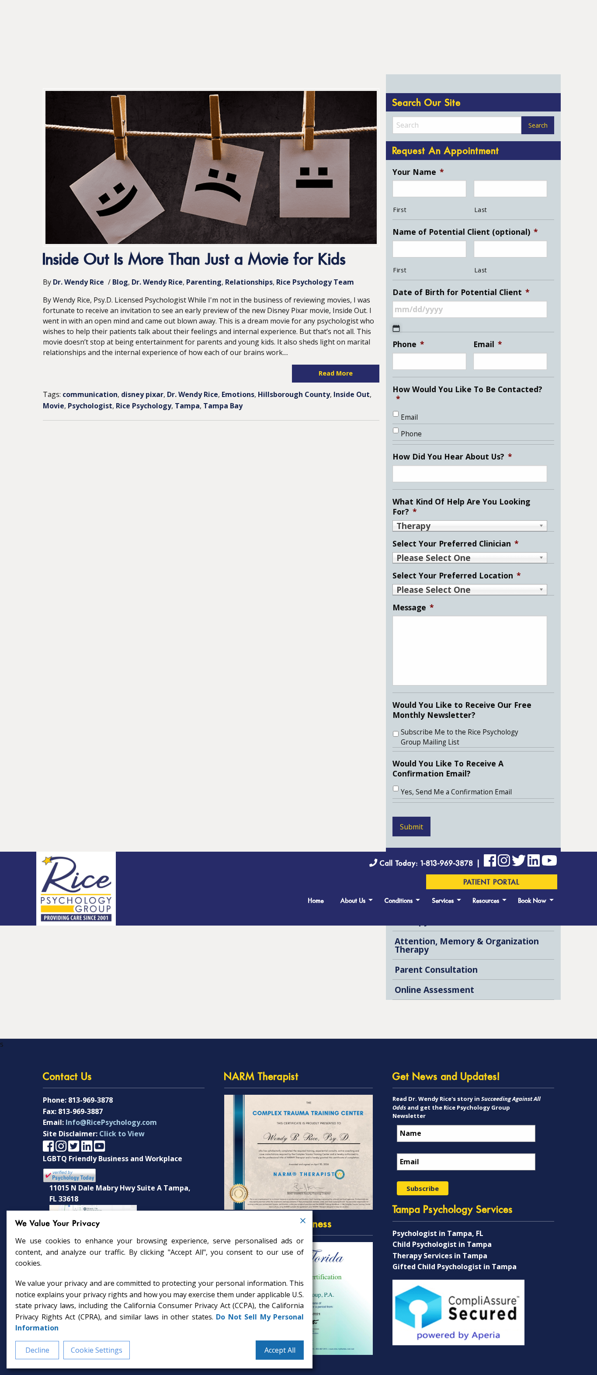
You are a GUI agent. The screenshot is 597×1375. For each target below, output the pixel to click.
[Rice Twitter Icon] (519, 862)
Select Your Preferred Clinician (455, 544)
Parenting (204, 282)
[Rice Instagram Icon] (61, 1145)
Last (481, 209)
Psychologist (90, 406)
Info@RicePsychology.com (111, 1122)
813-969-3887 (80, 1111)
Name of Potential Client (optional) (465, 232)
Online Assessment (434, 990)
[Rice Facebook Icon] (490, 862)
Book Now (532, 901)
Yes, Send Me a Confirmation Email (456, 792)
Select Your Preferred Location (456, 576)
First (399, 209)
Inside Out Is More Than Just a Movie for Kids (194, 260)
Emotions (238, 394)
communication (90, 394)
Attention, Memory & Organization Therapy (467, 945)
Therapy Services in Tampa (439, 1255)
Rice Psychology (143, 406)
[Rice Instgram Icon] (504, 862)
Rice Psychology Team (315, 282)
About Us (353, 901)
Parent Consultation (436, 969)
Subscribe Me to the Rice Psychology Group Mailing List (459, 737)
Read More (336, 373)
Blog (120, 282)
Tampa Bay (223, 406)
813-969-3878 (90, 1100)
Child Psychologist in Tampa (442, 1244)
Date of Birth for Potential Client (461, 292)
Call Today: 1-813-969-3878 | (430, 863)
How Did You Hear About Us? (452, 457)
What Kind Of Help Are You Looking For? (461, 507)
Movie (53, 406)
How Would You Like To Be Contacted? (467, 394)
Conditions (399, 901)
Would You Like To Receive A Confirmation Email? (447, 769)
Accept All (279, 1350)
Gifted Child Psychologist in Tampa (454, 1266)
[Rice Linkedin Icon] (534, 862)
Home (316, 901)
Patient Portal (492, 882)
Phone (408, 344)
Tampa (187, 406)
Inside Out (351, 394)
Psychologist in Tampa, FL (437, 1233)
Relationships (249, 282)
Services (443, 901)
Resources (486, 901)
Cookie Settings (96, 1350)
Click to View (122, 1133)
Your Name (418, 172)
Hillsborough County (294, 394)
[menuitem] (316, 899)
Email (487, 344)
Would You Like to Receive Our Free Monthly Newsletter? (461, 710)
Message (413, 607)
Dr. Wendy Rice (78, 282)
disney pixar (142, 394)
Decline (37, 1350)
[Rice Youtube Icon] (549, 862)
